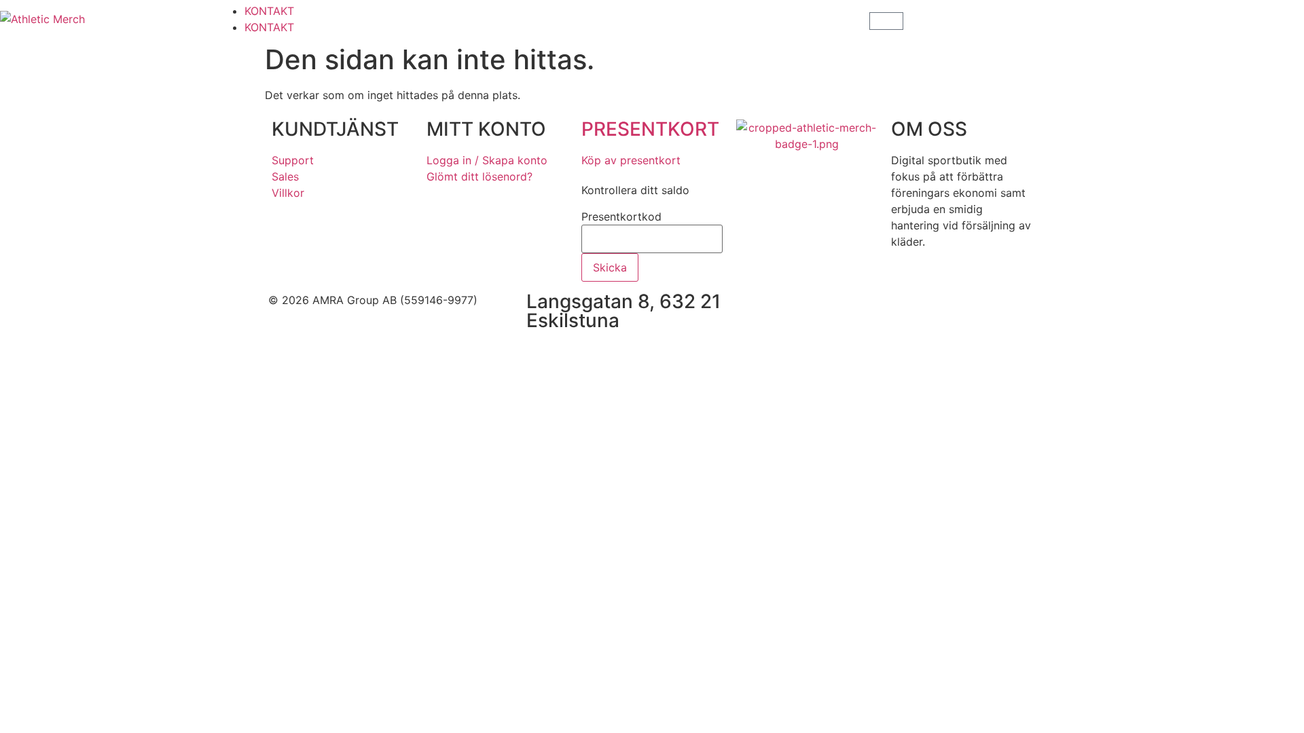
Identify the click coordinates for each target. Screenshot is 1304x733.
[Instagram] (839, 309)
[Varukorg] (886, 21)
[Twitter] (876, 309)
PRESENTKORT (650, 128)
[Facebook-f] (801, 309)
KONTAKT (269, 11)
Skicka (610, 267)
